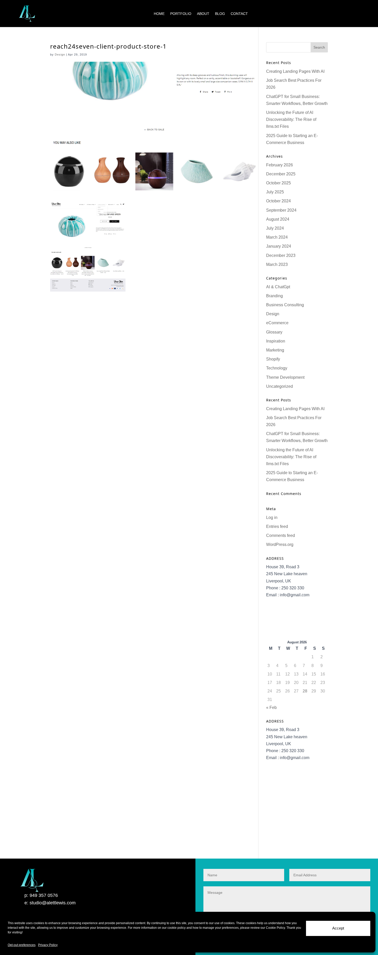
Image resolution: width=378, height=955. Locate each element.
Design (60, 54)
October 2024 (278, 201)
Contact (239, 14)
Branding (274, 296)
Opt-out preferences (21, 945)
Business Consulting (285, 305)
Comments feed (280, 535)
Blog (220, 14)
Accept (338, 928)
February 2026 (279, 165)
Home (159, 14)
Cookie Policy (275, 928)
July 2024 (275, 228)
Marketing (275, 350)
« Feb (271, 707)
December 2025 (280, 174)
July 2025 (275, 192)
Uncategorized (279, 386)
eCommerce (277, 323)
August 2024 (277, 219)
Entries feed (277, 526)
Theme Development (285, 377)
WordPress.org (279, 544)
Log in (271, 517)
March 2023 (277, 264)
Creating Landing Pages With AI (295, 71)
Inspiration (275, 341)
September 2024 (281, 210)
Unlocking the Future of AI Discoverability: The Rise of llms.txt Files (291, 119)
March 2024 (277, 237)
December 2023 (280, 255)
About (203, 14)
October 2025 (278, 183)
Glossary (274, 332)
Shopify (273, 359)
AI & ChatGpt (278, 287)
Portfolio (180, 14)
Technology (276, 368)
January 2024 (278, 246)
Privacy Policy (48, 945)
